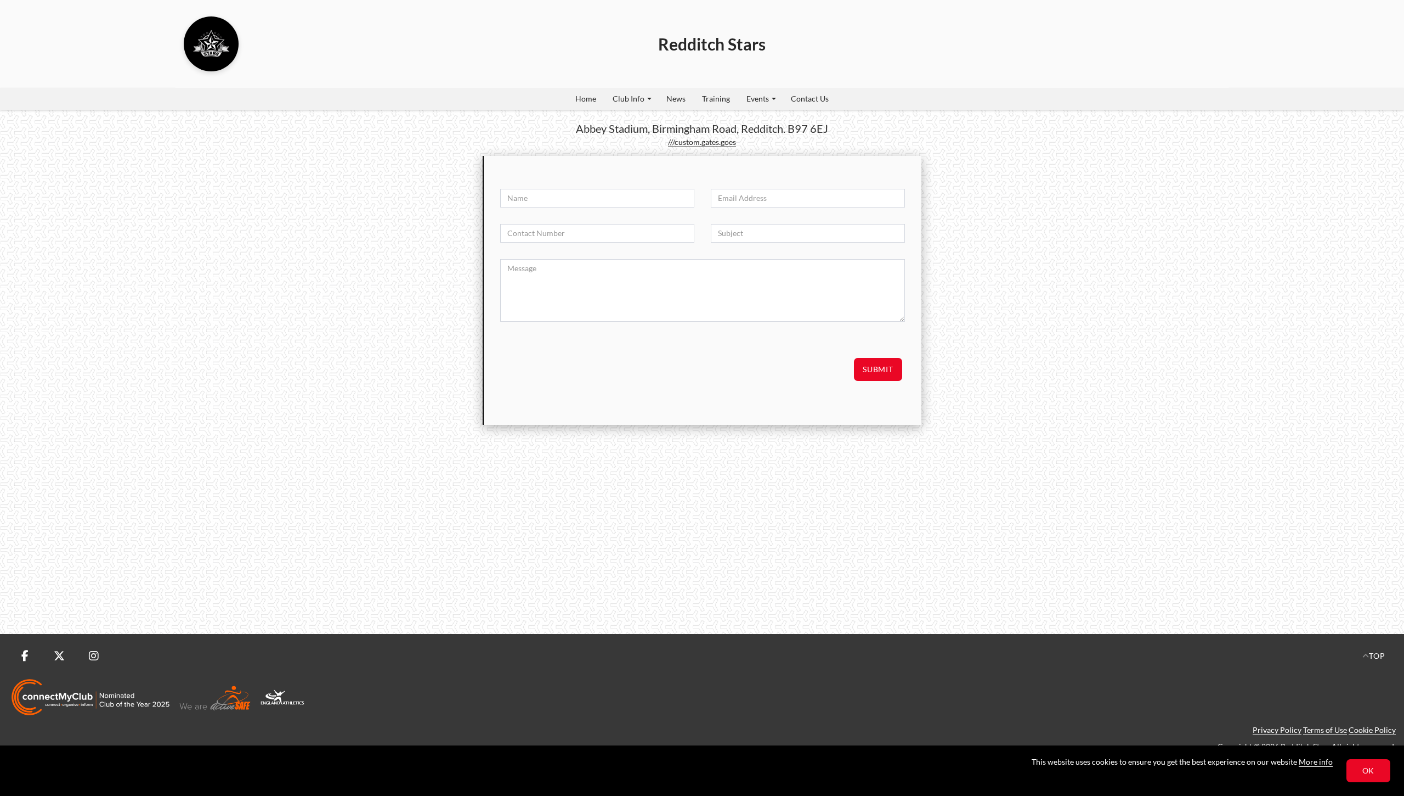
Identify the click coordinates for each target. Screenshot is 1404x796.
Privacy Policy (1277, 730)
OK (1368, 770)
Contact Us (810, 98)
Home (585, 98)
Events (757, 98)
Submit (878, 369)
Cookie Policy (1372, 730)
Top (1377, 655)
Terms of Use (1325, 730)
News (676, 98)
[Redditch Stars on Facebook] (24, 656)
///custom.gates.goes (702, 142)
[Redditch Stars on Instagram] (93, 656)
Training (716, 98)
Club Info (628, 98)
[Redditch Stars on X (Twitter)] (59, 656)
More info (1316, 761)
